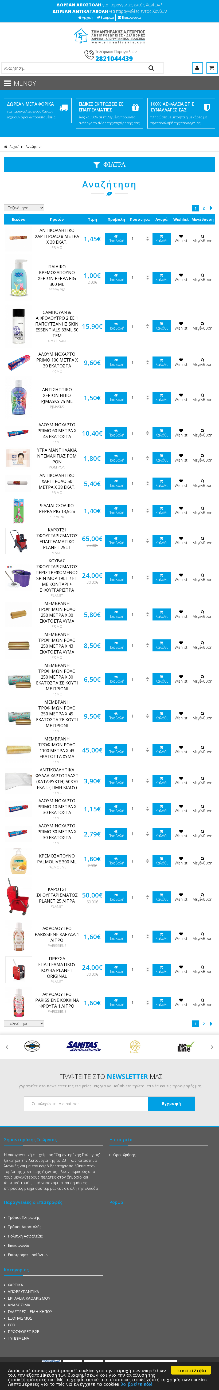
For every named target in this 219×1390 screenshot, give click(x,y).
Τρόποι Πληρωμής (24, 1217)
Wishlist (181, 240)
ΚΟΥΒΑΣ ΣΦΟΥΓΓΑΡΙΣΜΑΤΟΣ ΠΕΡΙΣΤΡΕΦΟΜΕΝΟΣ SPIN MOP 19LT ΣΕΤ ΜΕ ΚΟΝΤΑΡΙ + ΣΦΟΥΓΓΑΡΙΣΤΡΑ (57, 575)
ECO (11, 1324)
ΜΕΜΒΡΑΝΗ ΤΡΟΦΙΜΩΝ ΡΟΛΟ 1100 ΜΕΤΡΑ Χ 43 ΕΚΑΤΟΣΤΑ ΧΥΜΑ (57, 747)
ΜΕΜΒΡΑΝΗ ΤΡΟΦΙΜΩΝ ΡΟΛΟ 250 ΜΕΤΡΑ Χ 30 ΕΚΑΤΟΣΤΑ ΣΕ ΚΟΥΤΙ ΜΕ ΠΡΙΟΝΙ (57, 677)
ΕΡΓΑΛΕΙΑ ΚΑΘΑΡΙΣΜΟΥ (29, 1298)
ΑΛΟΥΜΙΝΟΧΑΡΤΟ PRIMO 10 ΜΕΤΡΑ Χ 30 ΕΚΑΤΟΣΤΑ (56, 806)
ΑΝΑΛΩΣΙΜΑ (19, 1304)
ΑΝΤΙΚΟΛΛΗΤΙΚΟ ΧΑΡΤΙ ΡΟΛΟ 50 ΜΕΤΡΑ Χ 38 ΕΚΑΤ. (57, 481)
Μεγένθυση (202, 240)
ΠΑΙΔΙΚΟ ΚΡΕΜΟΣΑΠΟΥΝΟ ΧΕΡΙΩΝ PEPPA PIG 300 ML (57, 275)
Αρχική (87, 17)
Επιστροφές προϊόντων (28, 1254)
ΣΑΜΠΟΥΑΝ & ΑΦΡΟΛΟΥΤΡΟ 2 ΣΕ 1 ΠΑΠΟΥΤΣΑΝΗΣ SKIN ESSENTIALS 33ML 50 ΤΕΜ (57, 324)
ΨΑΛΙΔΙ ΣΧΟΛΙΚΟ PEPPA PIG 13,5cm (57, 508)
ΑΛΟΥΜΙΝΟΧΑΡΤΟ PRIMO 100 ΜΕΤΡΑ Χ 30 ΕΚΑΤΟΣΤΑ (57, 360)
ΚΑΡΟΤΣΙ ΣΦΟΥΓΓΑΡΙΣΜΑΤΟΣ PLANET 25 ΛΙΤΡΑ (57, 895)
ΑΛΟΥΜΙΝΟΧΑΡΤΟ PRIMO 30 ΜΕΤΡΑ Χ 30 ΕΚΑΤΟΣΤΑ (56, 831)
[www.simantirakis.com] (109, 45)
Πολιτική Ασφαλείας (25, 1236)
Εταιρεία (107, 17)
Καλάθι (161, 240)
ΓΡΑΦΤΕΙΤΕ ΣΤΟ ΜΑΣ (111, 1076)
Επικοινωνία (131, 17)
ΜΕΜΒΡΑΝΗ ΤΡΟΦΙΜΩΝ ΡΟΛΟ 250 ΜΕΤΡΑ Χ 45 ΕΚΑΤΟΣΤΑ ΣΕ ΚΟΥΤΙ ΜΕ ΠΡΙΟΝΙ (57, 713)
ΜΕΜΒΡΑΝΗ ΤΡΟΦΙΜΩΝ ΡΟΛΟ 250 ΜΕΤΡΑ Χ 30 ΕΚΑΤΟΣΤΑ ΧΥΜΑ (57, 612)
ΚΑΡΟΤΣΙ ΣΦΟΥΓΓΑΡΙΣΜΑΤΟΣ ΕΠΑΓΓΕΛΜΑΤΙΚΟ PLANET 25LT (57, 538)
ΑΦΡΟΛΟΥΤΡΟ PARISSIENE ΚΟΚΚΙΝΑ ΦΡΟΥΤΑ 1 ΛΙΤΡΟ (57, 1000)
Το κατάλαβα (191, 1370)
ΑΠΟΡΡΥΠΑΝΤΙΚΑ (23, 1291)
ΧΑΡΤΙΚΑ (15, 1284)
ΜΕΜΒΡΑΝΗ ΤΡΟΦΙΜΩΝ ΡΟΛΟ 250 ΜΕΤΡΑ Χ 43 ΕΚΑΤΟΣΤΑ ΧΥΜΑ (57, 643)
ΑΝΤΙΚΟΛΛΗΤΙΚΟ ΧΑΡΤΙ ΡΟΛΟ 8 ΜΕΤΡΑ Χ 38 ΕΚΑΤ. (57, 236)
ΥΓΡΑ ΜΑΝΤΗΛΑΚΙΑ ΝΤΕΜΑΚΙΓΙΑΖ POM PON (57, 456)
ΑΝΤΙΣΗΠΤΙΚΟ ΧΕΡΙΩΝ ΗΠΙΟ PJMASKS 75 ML (57, 395)
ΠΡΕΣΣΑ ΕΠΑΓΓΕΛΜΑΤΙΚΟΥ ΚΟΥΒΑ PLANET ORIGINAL (57, 967)
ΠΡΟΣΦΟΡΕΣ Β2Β (24, 1331)
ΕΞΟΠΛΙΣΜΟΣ (20, 1318)
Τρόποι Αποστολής (24, 1226)
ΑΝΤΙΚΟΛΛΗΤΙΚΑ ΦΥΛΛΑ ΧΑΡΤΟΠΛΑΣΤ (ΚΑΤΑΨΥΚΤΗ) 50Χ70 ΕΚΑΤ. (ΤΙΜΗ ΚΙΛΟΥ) (57, 778)
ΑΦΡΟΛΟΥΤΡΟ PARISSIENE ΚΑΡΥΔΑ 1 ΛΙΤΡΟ (57, 934)
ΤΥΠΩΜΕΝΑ (18, 1338)
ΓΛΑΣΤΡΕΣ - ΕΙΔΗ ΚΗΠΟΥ (30, 1311)
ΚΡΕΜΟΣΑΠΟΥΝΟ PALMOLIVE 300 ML (57, 859)
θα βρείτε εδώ (136, 1383)
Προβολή (116, 240)
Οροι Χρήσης (124, 1154)
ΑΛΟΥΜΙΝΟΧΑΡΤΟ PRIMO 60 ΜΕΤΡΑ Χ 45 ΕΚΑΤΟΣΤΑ (56, 430)
